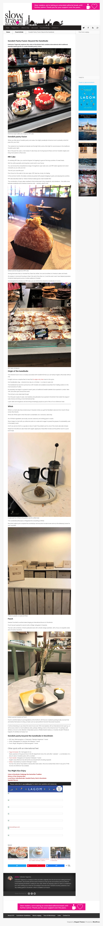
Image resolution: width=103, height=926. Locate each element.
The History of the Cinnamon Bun (16, 859)
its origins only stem (38, 379)
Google (29, 893)
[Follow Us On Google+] (97, 27)
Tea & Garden (13, 758)
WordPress (96, 922)
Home (7, 28)
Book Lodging (37, 915)
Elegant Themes (79, 922)
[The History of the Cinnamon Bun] (18, 852)
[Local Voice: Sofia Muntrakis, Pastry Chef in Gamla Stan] (60, 852)
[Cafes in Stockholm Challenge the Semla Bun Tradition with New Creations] (39, 852)
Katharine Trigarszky (25, 877)
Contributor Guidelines (23, 915)
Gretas (11, 762)
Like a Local (34, 28)
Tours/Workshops (45, 28)
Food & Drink (19, 32)
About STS (11, 915)
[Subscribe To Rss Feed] (93, 27)
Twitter (34, 893)
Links (59, 915)
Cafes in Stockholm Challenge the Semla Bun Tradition (25, 774)
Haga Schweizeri (13, 752)
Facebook (32, 893)
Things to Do (14, 28)
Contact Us (55, 28)
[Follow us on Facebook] (88, 27)
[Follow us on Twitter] (83, 27)
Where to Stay (25, 28)
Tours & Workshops (49, 915)
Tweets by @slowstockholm (86, 82)
